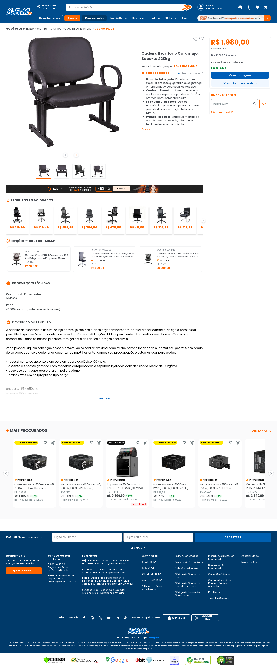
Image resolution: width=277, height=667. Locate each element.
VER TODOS (260, 431)
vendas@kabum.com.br (62, 581)
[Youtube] (109, 618)
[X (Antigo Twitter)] (100, 618)
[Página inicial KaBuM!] (19, 11)
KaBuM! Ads (148, 568)
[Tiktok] (125, 618)
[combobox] (126, 7)
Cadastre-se (214, 8)
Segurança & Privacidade (216, 566)
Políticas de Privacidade (189, 562)
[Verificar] (54, 660)
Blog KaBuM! (149, 562)
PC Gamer (171, 18)
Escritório (36, 29)
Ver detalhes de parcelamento (227, 62)
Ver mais (146, 129)
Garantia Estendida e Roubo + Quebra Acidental (220, 583)
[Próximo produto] (271, 473)
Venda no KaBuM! (152, 580)
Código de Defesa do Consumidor (187, 594)
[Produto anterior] (6, 473)
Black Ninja (138, 18)
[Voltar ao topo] (138, 631)
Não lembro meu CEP (222, 112)
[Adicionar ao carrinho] (52, 442)
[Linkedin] (117, 618)
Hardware (154, 18)
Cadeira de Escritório (79, 29)
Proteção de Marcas (186, 568)
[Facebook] (84, 618)
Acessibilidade (250, 556)
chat (71, 575)
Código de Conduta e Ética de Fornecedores (187, 584)
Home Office (54, 29)
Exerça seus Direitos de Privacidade (221, 557)
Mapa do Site (249, 562)
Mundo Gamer (118, 18)
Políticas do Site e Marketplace (152, 587)
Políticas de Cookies (186, 556)
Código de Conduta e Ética (187, 575)
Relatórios (214, 592)
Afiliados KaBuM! (151, 574)
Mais (186, 18)
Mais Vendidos (94, 18)
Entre (209, 5)
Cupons (72, 18)
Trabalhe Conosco (219, 598)
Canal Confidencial (219, 574)
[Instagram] (92, 618)
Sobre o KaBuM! (150, 556)
